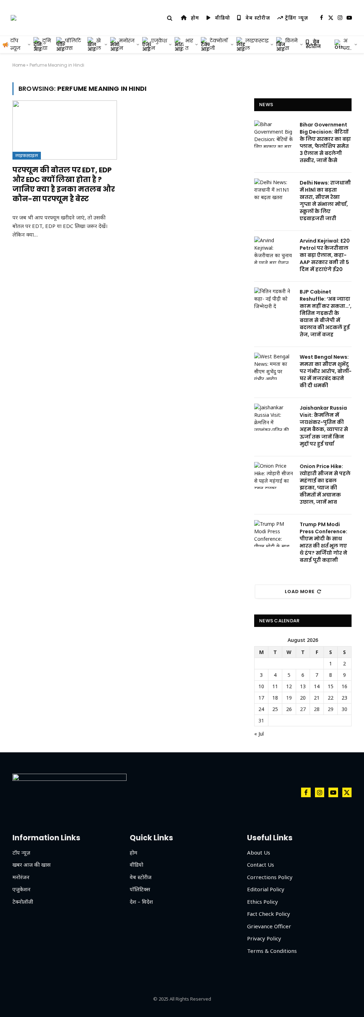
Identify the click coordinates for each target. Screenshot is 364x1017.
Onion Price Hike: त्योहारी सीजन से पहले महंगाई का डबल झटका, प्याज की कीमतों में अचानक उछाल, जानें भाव (325, 484)
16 (344, 686)
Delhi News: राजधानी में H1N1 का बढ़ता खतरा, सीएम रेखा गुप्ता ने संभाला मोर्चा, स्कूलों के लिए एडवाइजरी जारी (325, 200)
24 (261, 709)
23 (344, 697)
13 (303, 686)
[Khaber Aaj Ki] (13, 17)
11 (275, 686)
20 (303, 697)
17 (261, 697)
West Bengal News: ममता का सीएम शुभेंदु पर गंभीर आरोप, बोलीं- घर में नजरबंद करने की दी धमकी (326, 371)
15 (330, 686)
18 (275, 697)
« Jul (259, 733)
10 (261, 686)
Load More (300, 591)
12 (289, 686)
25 (275, 709)
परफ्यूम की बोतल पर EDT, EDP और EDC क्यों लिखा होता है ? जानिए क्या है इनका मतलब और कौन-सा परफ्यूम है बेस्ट (63, 184)
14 (317, 686)
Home (18, 65)
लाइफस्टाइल (26, 156)
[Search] (170, 18)
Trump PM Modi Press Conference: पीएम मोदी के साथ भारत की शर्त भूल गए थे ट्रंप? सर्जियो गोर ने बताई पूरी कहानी (323, 542)
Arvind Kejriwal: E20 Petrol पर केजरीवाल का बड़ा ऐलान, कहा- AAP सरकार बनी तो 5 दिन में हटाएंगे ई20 (325, 255)
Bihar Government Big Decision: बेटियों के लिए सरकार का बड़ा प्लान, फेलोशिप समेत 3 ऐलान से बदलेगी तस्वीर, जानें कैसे (325, 142)
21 (317, 697)
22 (330, 697)
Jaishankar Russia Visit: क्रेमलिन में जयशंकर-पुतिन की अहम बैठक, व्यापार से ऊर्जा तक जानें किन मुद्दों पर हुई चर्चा (324, 425)
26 (289, 709)
